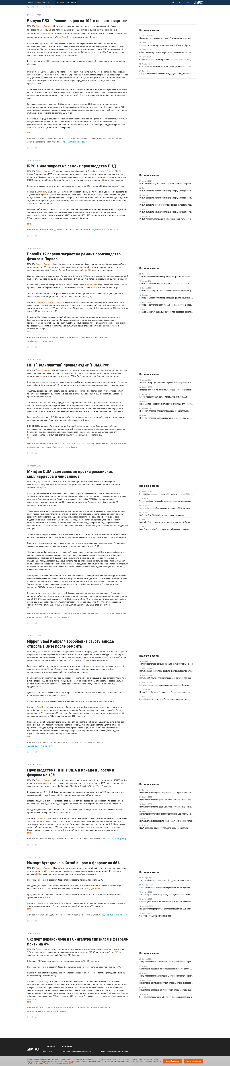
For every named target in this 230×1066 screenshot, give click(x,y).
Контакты (67, 1046)
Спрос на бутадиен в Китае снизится (155, 916)
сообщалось (39, 417)
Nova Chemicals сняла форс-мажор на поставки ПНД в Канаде (166, 806)
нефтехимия (71, 2)
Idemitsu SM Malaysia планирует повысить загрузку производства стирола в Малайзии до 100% (166, 678)
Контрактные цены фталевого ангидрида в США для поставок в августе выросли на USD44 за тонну (166, 73)
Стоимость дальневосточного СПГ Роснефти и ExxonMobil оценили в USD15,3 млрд (166, 494)
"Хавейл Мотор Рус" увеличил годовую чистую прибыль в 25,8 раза (166, 382)
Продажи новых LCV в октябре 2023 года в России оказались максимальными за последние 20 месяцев (166, 389)
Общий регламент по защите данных (115, 1051)
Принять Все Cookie (193, 1061)
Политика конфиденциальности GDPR (58, 1063)
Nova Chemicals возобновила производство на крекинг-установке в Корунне (166, 821)
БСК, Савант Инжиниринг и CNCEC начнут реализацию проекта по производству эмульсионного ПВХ (166, 66)
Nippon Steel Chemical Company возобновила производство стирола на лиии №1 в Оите (166, 692)
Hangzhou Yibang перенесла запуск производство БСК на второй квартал (166, 908)
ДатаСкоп (42, 818)
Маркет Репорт (44, 26)
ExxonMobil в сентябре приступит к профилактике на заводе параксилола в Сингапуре (166, 983)
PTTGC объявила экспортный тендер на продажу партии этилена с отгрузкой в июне (166, 198)
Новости (38, 2)
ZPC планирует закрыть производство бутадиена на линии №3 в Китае (166, 894)
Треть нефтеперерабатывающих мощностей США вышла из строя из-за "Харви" (166, 508)
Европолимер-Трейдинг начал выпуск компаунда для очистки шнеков (166, 404)
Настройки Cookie (172, 1061)
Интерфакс (41, 487)
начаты (117, 666)
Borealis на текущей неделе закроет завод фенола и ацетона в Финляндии (166, 283)
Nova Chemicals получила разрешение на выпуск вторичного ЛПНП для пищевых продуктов (166, 792)
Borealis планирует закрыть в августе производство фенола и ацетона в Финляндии (166, 312)
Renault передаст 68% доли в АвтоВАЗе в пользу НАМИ (163, 397)
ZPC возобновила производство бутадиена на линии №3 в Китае (166, 880)
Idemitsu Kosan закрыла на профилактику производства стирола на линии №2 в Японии (166, 671)
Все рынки (60, 2)
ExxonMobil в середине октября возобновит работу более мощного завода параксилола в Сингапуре (166, 968)
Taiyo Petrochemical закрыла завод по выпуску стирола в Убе (166, 664)
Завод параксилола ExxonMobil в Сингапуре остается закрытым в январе (166, 961)
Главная (30, 2)
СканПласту (42, 707)
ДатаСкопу (42, 192)
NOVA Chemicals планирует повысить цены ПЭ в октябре (163, 828)
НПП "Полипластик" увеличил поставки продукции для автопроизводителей (166, 418)
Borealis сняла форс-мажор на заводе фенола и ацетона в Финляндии (166, 290)
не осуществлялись (93, 888)
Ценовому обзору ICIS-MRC (49, 302)
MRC (29, 132)
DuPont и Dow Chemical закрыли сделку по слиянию (161, 515)
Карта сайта (47, 1051)
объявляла (92, 285)
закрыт (74, 681)
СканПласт (67, 37)
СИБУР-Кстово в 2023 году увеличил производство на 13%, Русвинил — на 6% (166, 59)
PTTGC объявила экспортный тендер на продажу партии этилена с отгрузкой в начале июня (166, 212)
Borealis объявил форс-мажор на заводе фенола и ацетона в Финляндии (166, 276)
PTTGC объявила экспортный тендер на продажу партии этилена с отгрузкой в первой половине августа (166, 190)
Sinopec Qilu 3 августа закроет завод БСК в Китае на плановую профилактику (166, 901)
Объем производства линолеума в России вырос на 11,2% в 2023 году (166, 52)
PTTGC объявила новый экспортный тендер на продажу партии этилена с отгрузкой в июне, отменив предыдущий (166, 205)
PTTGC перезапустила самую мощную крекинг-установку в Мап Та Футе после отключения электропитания (166, 219)
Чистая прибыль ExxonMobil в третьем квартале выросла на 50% (166, 501)
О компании (49, 1046)
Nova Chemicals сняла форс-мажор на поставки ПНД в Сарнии (166, 799)
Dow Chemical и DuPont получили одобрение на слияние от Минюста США (166, 529)
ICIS (102, 180)
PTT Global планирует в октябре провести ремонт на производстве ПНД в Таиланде (166, 183)
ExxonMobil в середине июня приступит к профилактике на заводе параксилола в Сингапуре (166, 990)
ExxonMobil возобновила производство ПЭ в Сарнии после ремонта (166, 814)
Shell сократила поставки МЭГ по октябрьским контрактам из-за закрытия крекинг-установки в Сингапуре (166, 997)
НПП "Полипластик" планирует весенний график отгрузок (164, 411)
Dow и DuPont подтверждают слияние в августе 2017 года (164, 522)
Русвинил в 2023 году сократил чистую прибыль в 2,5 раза (164, 45)
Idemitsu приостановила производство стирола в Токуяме (164, 685)
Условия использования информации (76, 1051)
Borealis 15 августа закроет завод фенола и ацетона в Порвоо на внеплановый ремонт (166, 305)
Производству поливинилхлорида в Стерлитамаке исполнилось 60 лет (166, 38)
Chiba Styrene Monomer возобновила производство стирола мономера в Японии (166, 699)
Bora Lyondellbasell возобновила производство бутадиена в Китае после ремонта (166, 887)
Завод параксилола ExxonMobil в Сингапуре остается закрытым (166, 976)
